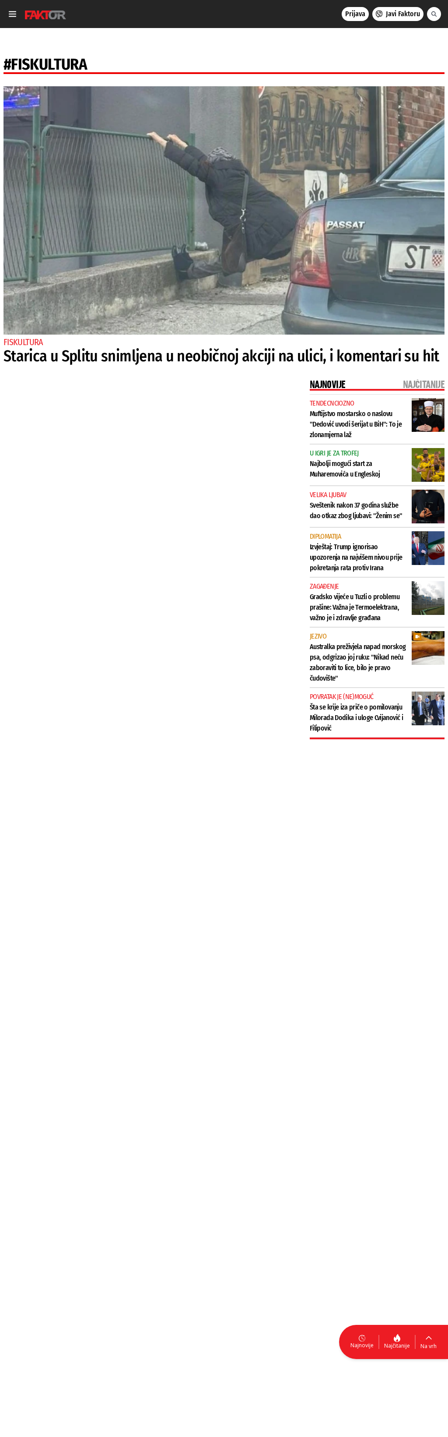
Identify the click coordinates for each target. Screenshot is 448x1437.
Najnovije (362, 1345)
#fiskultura (45, 64)
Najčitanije (397, 1345)
